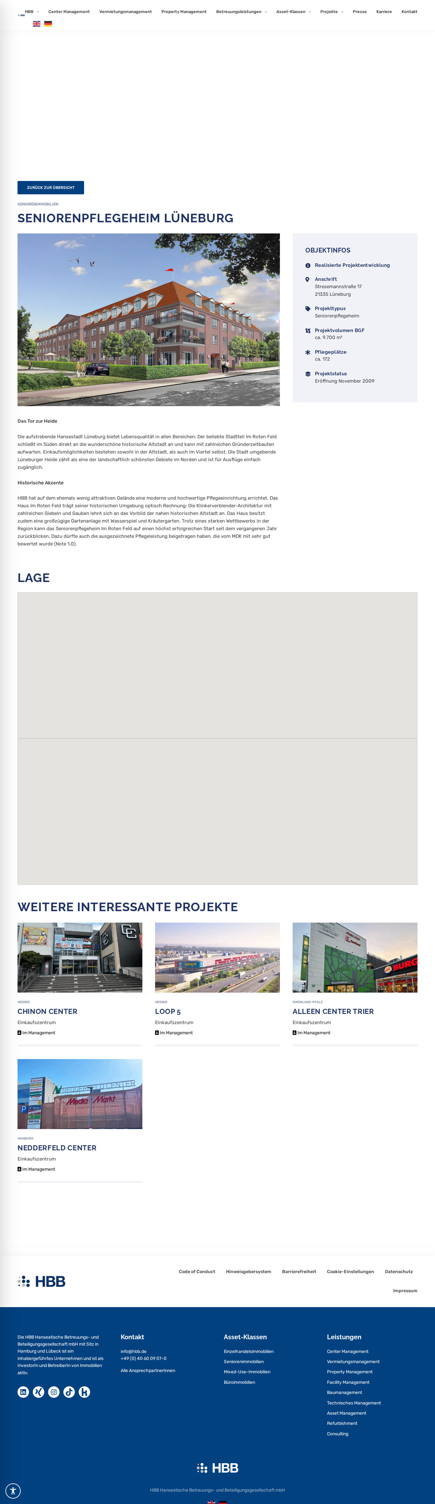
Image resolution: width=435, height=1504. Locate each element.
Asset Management (346, 1413)
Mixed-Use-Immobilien (247, 1372)
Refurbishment (342, 1423)
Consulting (337, 1434)
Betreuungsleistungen (238, 11)
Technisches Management (354, 1403)
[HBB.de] (21, 15)
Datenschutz (399, 1272)
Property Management (184, 11)
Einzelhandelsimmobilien (249, 1351)
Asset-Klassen (290, 11)
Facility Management (348, 1382)
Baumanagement (344, 1392)
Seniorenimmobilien (244, 1361)
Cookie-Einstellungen (350, 1272)
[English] (37, 23)
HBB (29, 11)
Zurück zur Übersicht (51, 187)
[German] (48, 23)
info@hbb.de (133, 1351)
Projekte (329, 11)
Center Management (69, 11)
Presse (360, 11)
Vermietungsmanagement (125, 11)
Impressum (405, 1291)
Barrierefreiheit (299, 1272)
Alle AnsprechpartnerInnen (148, 1370)
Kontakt (409, 11)
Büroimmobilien (239, 1382)
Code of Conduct (197, 1272)
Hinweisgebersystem (248, 1272)
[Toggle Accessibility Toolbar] (13, 1491)
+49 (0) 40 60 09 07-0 (144, 1358)
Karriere (384, 11)
